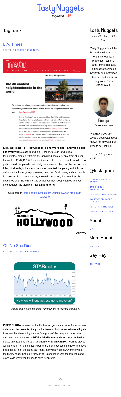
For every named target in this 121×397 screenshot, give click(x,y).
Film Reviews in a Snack (100, 180)
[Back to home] (60, 8)
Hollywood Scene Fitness (100, 200)
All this (94, 246)
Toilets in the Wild (101, 207)
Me (91, 229)
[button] (60, 379)
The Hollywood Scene (103, 194)
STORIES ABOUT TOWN (27, 50)
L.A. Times (12, 44)
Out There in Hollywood (97, 188)
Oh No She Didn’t (19, 245)
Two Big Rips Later (101, 211)
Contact (95, 264)
